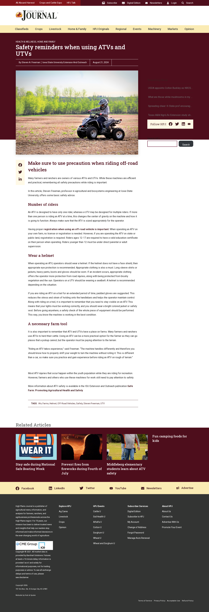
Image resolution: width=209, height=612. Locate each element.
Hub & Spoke (30, 595)
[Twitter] (20, 172)
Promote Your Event (172, 527)
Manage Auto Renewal (139, 538)
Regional (121, 29)
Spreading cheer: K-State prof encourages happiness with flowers (170, 106)
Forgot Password (136, 532)
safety (79, 403)
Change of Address (137, 527)
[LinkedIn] (20, 179)
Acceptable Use (173, 601)
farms (46, 403)
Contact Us (167, 516)
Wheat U (97, 538)
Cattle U (97, 511)
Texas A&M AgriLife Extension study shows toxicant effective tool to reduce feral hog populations (170, 115)
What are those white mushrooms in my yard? (170, 97)
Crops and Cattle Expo (50, 2)
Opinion (189, 29)
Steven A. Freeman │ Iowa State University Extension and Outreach (54, 62)
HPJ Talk (71, 2)
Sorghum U (98, 532)
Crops (39, 29)
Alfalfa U (97, 522)
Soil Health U (99, 516)
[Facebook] (20, 165)
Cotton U (97, 527)
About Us (166, 511)
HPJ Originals (101, 29)
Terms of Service (145, 601)
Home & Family (77, 29)
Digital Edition (134, 511)
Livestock (55, 29)
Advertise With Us (170, 522)
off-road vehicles (66, 403)
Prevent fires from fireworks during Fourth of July (81, 468)
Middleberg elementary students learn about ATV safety (126, 468)
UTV (103, 403)
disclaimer (23, 577)
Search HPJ (153, 138)
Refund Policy (187, 601)
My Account (133, 522)
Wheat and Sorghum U (104, 543)
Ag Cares (63, 511)
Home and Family (46, 42)
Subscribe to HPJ (136, 516)
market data (40, 552)
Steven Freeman (92, 403)
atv (40, 403)
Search (186, 144)
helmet (53, 403)
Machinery (154, 29)
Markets (173, 29)
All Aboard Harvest (25, 2)
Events (137, 29)
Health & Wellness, (26, 42)
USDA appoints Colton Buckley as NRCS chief (170, 88)
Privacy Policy (159, 601)
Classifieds (21, 29)
